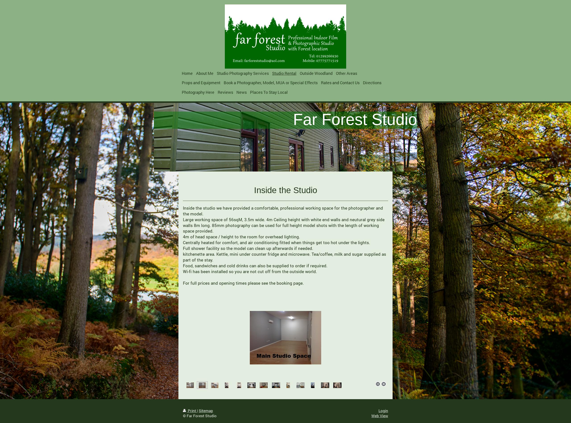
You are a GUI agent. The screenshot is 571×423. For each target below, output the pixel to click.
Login (383, 410)
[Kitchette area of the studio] (190, 385)
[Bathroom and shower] (227, 385)
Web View (379, 415)
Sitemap (206, 410)
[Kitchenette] (285, 345)
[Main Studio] (202, 385)
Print (192, 410)
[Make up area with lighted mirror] (239, 385)
